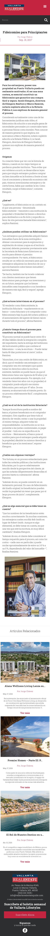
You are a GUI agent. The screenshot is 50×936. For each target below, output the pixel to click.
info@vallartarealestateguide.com (26, 895)
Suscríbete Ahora (25, 914)
